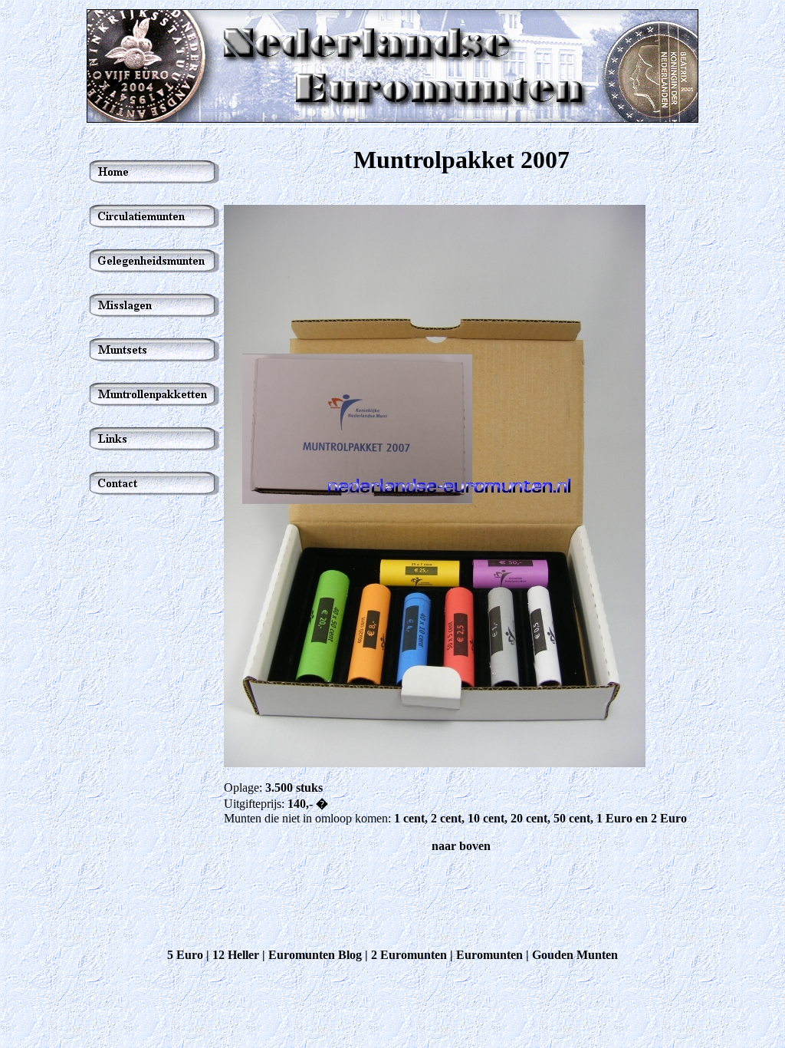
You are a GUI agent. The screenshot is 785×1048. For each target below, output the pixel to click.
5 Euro (185, 954)
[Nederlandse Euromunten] (392, 118)
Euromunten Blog (315, 954)
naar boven (461, 845)
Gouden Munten (575, 954)
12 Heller (235, 954)
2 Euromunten (409, 954)
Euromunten (489, 954)
